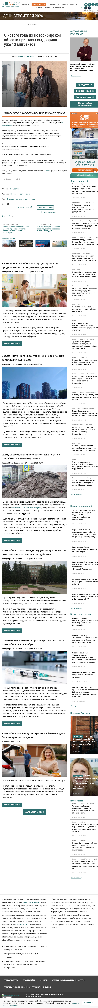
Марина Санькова (26, 56)
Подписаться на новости (49, 212)
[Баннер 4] (59, 243)
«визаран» (46, 171)
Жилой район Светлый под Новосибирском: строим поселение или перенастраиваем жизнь (82, 67)
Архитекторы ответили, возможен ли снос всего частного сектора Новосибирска (83, 430)
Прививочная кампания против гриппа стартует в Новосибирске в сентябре (84, 258)
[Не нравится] (10, 216)
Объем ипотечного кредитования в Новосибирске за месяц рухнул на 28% (83, 208)
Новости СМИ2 (8, 239)
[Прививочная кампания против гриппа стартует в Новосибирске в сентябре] (34, 667)
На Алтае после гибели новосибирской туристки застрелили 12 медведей (84, 447)
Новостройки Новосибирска (85, 104)
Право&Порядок (88, 408)
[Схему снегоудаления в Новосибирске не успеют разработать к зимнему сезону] (34, 481)
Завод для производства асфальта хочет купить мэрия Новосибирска (83, 482)
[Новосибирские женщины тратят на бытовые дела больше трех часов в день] (34, 760)
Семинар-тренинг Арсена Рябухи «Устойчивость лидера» (83, 674)
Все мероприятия (77, 706)
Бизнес (74, 237)
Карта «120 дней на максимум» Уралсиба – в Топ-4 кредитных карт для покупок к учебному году (84, 533)
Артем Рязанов (15, 364)
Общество (32, 25)
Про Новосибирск (85, 91)
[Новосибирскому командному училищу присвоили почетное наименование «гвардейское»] (34, 577)
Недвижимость (78, 202)
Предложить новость (45, 207)
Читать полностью (12, 343)
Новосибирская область (20, 194)
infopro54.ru (21, 924)
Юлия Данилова (15, 272)
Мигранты (20, 199)
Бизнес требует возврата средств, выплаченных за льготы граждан (48, 229)
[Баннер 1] (9, 243)
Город (89, 237)
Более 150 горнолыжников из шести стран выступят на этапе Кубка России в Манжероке (16, 230)
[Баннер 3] (42, 243)
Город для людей (85, 97)
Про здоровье (85, 84)
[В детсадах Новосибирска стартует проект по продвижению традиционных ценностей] (34, 290)
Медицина (83, 221)
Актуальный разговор (78, 32)
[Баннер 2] (26, 243)
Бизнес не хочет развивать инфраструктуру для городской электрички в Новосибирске (84, 291)
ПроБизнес (91, 339)
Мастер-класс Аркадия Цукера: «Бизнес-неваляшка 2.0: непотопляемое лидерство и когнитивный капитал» (85, 692)
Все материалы (76, 76)
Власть (74, 184)
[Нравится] (3, 216)
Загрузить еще (34, 811)
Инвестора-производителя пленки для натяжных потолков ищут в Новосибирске (84, 379)
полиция (10, 199)
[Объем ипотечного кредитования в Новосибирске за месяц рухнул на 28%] (34, 383)
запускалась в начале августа (26, 507)
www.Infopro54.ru (31, 902)
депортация (30, 199)
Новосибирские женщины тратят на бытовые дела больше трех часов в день (84, 274)
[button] (81, 7)
